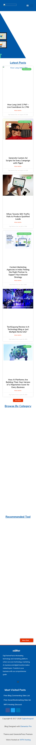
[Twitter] (13, 710)
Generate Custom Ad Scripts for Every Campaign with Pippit (18, 160)
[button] (27, 5)
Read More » (18, 110)
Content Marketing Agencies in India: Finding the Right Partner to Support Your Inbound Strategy (18, 272)
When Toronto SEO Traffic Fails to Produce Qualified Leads (18, 216)
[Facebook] (8, 710)
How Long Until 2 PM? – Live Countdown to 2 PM (18, 105)
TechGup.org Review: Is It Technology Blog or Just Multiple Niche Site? (18, 329)
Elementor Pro (26, 726)
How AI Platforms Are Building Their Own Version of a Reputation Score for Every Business (18, 383)
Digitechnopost (28, 718)
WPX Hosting (25, 740)
